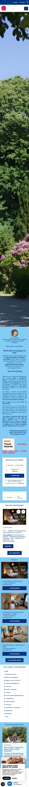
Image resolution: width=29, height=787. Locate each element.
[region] (13, 769)
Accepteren (7, 778)
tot (16, 465)
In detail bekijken (14, 588)
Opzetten (14, 778)
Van (9, 465)
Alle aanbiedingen (14, 553)
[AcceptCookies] (3, 784)
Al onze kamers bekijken (14, 660)
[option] (14, 528)
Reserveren (8, 546)
